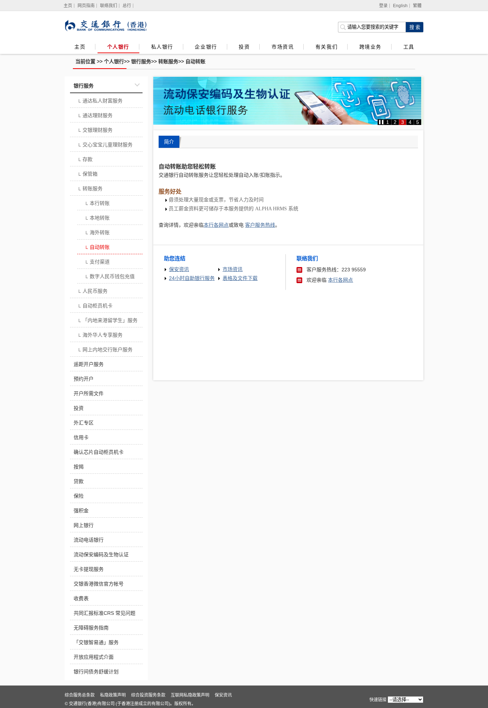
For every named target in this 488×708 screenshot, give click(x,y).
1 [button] (387, 122)
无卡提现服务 (89, 569)
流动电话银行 (89, 540)
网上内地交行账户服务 (105, 350)
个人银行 (118, 47)
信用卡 (81, 437)
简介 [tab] (169, 142)
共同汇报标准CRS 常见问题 (104, 613)
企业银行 (206, 47)
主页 (79, 47)
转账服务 (168, 61)
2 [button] (395, 122)
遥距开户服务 (89, 364)
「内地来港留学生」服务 (107, 321)
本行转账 (97, 203)
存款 (85, 160)
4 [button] (410, 122)
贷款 (79, 481)
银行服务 (141, 61)
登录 (383, 6)
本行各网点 (340, 280)
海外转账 (97, 233)
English (400, 6)
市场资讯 (283, 47)
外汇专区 (84, 423)
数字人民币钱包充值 (109, 277)
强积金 (81, 510)
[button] (381, 122)
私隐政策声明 (113, 695)
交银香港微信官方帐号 (99, 584)
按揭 (79, 467)
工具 (408, 47)
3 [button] (402, 122)
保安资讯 (179, 269)
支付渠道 (97, 262)
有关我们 (326, 47)
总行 (127, 6)
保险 (79, 496)
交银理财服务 (95, 130)
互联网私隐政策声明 (190, 695)
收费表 (81, 598)
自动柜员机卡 (95, 306)
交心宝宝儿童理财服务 (105, 145)
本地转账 (97, 218)
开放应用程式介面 (94, 657)
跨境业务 (370, 47)
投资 (244, 47)
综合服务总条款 (80, 695)
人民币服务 (92, 291)
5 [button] (417, 122)
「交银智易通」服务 (96, 642)
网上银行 (84, 525)
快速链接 (378, 699)
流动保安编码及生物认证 (101, 554)
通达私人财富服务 (100, 101)
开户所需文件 (89, 393)
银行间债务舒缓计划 (96, 671)
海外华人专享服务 (100, 335)
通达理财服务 (95, 116)
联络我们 (108, 6)
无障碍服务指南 (91, 628)
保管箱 (87, 174)
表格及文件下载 (240, 278)
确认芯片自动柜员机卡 (99, 452)
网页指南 (86, 6)
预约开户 (84, 379)
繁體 (417, 6)
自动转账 (195, 61)
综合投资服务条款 (148, 695)
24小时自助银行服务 (192, 278)
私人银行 (162, 47)
